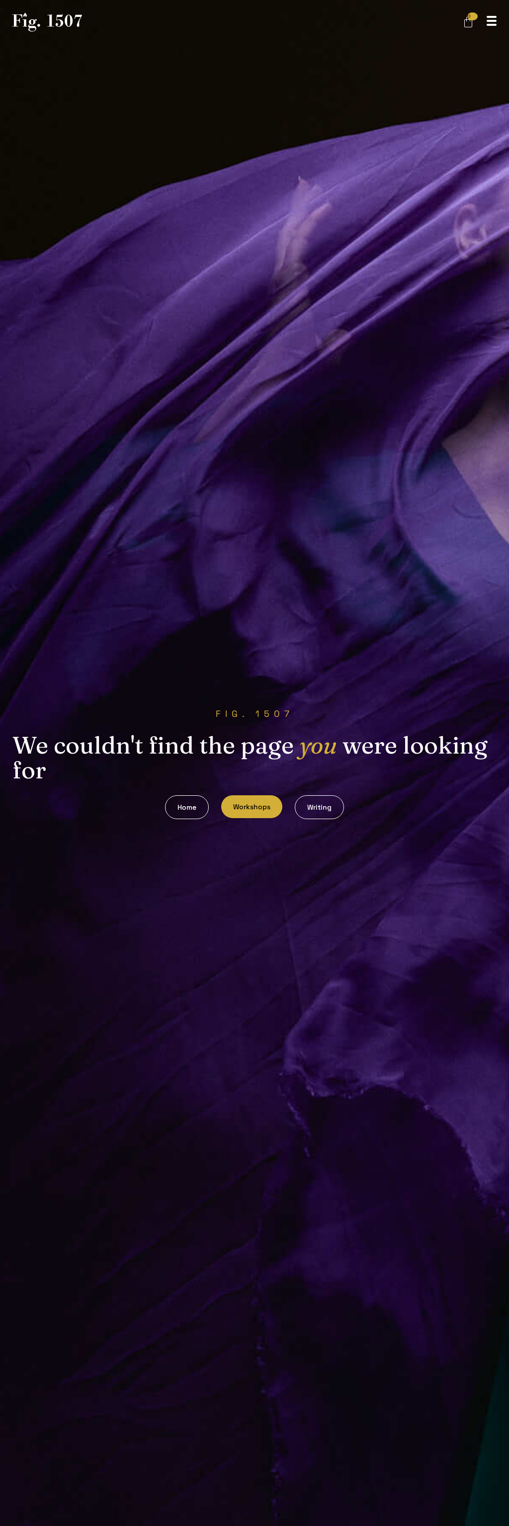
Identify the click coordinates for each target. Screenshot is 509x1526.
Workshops (251, 806)
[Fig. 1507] (47, 23)
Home (186, 807)
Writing (319, 807)
